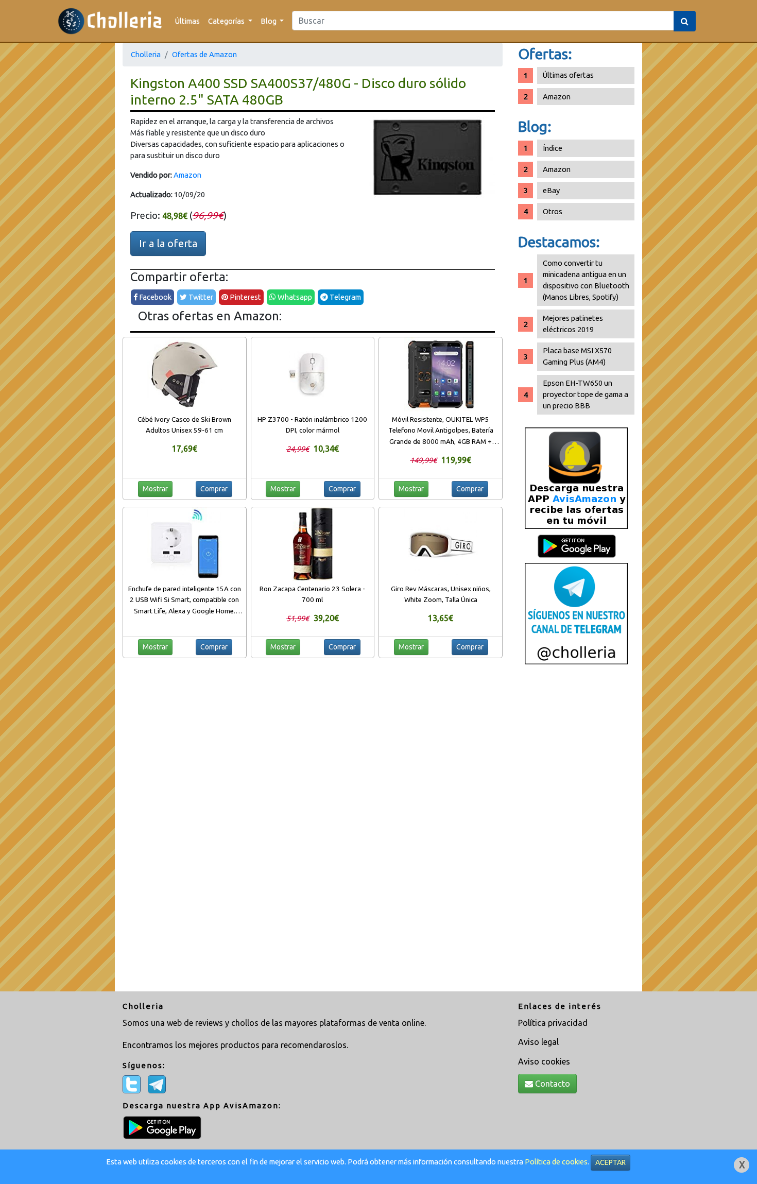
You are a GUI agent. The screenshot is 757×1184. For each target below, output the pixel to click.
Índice (552, 148)
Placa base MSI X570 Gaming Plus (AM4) (577, 356)
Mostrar (155, 489)
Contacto (551, 1083)
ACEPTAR (610, 1162)
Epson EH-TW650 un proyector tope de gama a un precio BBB (585, 394)
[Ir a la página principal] (110, 21)
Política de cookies (556, 1161)
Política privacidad (553, 1022)
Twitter (200, 297)
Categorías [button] (227, 20)
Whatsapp (294, 297)
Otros (552, 211)
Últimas (187, 20)
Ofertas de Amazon (204, 54)
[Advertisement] (576, 831)
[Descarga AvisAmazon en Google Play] (576, 477)
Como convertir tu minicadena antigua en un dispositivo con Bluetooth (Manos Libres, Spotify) (586, 280)
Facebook (154, 297)
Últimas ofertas (568, 75)
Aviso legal (538, 1041)
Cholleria (146, 54)
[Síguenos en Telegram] (576, 613)
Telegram (344, 297)
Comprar (214, 489)
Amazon (187, 174)
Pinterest (244, 297)
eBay (551, 190)
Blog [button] (269, 20)
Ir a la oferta (168, 243)
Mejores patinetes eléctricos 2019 (573, 324)
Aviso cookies (544, 1061)
